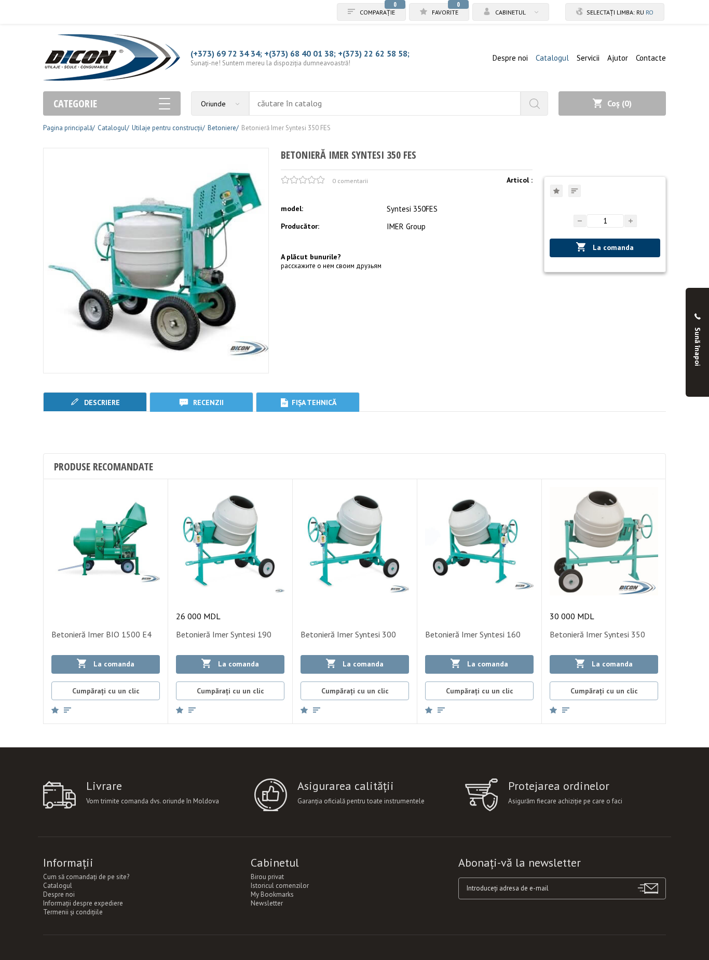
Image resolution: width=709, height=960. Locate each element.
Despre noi (510, 58)
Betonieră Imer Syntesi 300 (348, 634)
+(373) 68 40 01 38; (300, 53)
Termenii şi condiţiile (73, 912)
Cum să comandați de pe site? (86, 876)
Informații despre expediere (83, 903)
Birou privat (267, 876)
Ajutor (617, 58)
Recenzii (207, 402)
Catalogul (552, 58)
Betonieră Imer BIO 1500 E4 (101, 634)
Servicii (588, 58)
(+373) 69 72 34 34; (226, 53)
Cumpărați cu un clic (106, 690)
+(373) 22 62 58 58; (374, 53)
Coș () (619, 103)
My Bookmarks (272, 894)
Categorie (75, 103)
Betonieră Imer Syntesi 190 (223, 634)
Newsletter (267, 903)
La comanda (612, 247)
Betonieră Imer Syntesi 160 (473, 634)
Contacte (651, 58)
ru (640, 12)
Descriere (101, 402)
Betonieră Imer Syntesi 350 (597, 634)
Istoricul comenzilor (280, 885)
